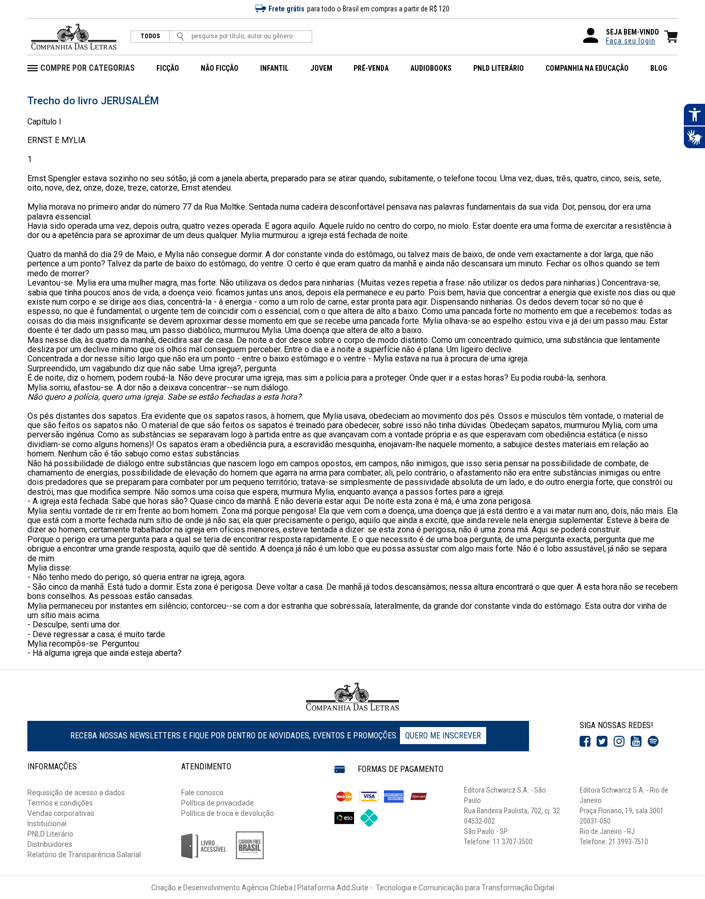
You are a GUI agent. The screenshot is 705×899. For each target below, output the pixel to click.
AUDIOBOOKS (431, 68)
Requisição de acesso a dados (76, 792)
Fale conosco (202, 792)
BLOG (658, 68)
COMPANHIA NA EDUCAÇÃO (587, 68)
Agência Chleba (267, 888)
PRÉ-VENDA (371, 68)
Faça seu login (630, 41)
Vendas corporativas (60, 813)
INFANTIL (274, 68)
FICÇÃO (167, 68)
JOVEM (321, 68)
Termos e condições (60, 803)
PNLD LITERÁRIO (498, 68)
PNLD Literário (50, 834)
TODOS (150, 36)
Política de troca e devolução (227, 813)
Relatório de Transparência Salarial (84, 854)
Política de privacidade (217, 803)
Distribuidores (49, 844)
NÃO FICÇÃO (219, 68)
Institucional (47, 823)
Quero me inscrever (443, 735)
